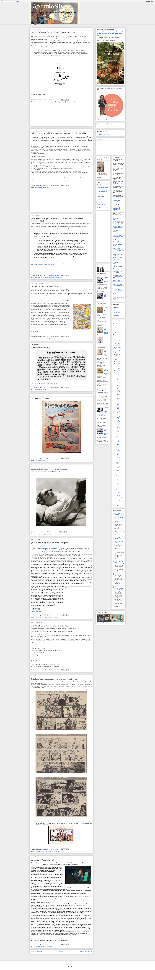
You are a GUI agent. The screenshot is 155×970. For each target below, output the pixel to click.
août (117, 361)
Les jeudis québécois (36, 611)
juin (117, 366)
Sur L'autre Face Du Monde (118, 514)
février (117, 372)
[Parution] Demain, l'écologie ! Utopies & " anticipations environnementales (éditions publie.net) (110, 33)
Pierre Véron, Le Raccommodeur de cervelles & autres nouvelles (118, 235)
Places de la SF (101, 204)
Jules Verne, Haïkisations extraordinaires (117, 220)
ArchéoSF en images (102, 202)
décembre (118, 347)
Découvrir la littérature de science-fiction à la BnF (50, 626)
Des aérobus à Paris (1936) (106, 371)
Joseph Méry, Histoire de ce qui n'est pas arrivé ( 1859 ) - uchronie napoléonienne (117, 283)
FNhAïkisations (118, 574)
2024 (116, 323)
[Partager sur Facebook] (66, 100)
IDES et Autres (116, 312)
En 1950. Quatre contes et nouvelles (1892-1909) (118, 291)
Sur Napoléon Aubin (36, 609)
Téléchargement (101, 196)
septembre (118, 358)
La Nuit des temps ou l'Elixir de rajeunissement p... (118, 394)
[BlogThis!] (63, 100)
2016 (116, 341)
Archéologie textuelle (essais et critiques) (45, 101)
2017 (116, 338)
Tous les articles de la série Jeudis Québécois (42, 264)
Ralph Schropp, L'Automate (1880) (118, 276)
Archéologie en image (40, 460)
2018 (116, 336)
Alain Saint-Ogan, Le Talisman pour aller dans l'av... (118, 481)
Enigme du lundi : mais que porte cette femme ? (49, 469)
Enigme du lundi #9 (106, 339)
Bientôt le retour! (118, 564)
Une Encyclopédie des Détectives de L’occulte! (118, 517)
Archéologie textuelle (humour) (42, 389)
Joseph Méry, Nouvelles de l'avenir (116, 208)
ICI (46, 94)
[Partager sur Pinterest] (68, 100)
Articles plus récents (36, 951)
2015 (116, 343)
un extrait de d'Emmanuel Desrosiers (47, 263)
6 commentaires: (53, 531)
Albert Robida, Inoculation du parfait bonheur (117, 202)
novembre (118, 350)
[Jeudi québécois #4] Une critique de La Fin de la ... (118, 407)
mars (117, 370)
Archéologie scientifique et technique (43, 338)
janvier (118, 497)
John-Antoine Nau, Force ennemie (118, 227)
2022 (116, 327)
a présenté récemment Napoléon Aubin (47, 548)
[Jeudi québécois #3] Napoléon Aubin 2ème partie (50, 543)
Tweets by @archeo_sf (103, 134)
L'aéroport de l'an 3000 (40, 398)
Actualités (99, 194)
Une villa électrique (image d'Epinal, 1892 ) (118, 591)
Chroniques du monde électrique (119, 587)
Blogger (85, 966)
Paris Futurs (116, 194)
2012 (116, 502)
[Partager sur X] (65, 100)
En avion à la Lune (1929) (40, 347)
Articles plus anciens (86, 951)
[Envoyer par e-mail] (62, 100)
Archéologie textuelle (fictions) (62, 101)
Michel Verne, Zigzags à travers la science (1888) (118, 249)
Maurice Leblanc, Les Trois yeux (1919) (117, 256)
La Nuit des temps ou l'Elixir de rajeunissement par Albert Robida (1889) (58, 133)
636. (115, 575)
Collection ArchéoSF (102, 191)
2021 (116, 330)
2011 (116, 505)
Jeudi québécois (74, 101)
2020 (116, 332)
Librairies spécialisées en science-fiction (102, 188)
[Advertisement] (61, 115)
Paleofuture (116, 315)
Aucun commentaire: (54, 99)
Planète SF (117, 537)
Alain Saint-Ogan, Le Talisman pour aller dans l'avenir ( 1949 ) (54, 679)
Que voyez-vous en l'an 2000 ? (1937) (44, 286)
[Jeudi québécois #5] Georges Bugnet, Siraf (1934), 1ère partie (54, 32)
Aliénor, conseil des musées (57, 177)
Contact (99, 199)
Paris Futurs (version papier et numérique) (117, 176)
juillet (117, 363)
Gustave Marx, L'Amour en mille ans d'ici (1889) (117, 243)
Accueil (61, 951)
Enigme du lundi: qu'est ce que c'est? (106, 352)
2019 (116, 334)
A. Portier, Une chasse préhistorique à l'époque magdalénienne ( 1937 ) (117, 263)
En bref (99, 207)
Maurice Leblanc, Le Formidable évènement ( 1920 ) (118, 270)
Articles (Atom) (64, 957)
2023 (116, 325)
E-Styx (114, 310)
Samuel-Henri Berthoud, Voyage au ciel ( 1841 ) (118, 297)
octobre (118, 354)
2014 (116, 345)
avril (117, 368)
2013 (116, 500)
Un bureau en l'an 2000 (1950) (42, 860)
